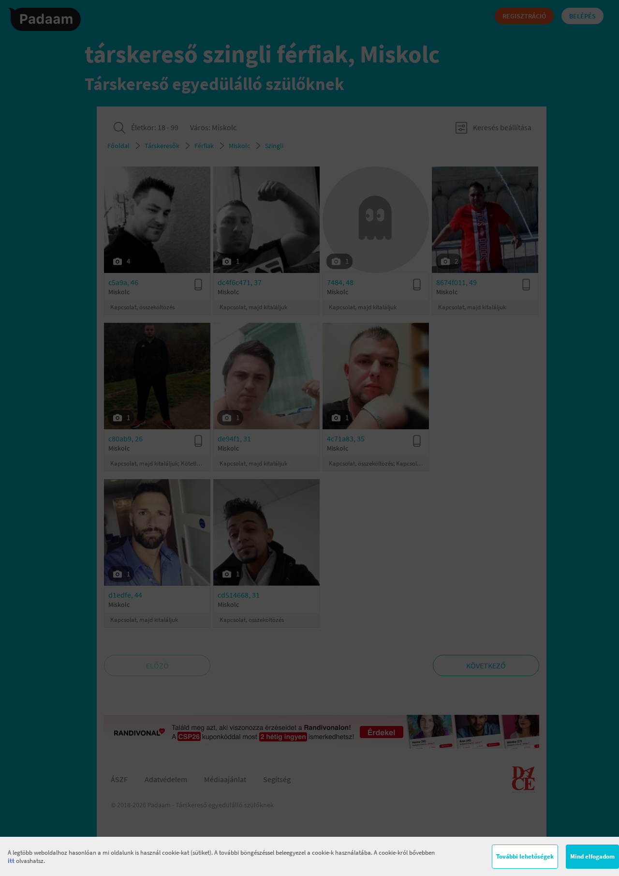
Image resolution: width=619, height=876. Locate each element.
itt (11, 861)
